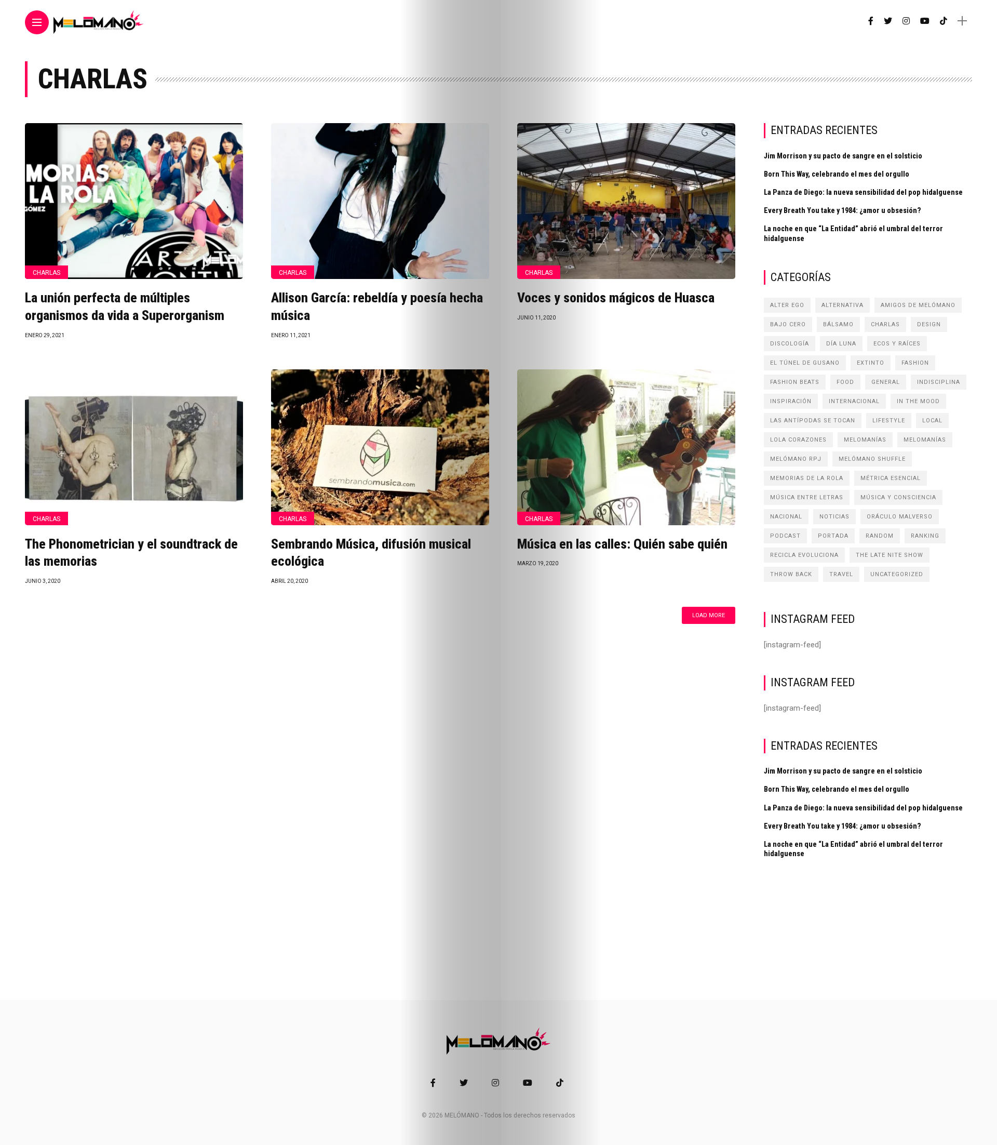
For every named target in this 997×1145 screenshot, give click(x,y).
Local (932, 420)
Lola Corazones (798, 439)
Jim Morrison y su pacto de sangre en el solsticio (843, 156)
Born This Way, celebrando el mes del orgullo (836, 174)
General (885, 382)
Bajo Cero (788, 324)
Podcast (785, 535)
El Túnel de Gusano (805, 363)
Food (845, 382)
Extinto (870, 363)
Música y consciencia (898, 497)
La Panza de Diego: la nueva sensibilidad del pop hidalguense (863, 192)
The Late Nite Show (889, 555)
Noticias (834, 516)
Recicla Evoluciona (804, 555)
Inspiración (791, 401)
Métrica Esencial (890, 478)
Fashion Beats (794, 382)
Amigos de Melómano (918, 305)
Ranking (925, 535)
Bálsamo (838, 324)
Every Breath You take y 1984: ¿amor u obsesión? (842, 210)
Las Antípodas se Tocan (812, 420)
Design (929, 324)
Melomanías (865, 439)
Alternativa (842, 305)
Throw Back (791, 574)
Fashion (915, 363)
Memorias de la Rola (806, 478)
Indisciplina (938, 382)
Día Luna (841, 343)
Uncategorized (896, 574)
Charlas (46, 272)
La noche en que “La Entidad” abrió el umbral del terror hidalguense (853, 233)
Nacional (786, 516)
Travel (841, 574)
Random (880, 535)
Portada (833, 535)
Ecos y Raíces (897, 343)
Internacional (854, 401)
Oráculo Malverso (900, 516)
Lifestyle (888, 420)
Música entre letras (806, 497)
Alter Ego (787, 305)
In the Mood (918, 401)
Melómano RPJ (795, 459)
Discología (789, 343)
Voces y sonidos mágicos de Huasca (616, 297)
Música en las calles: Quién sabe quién (622, 544)
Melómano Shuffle (872, 459)
